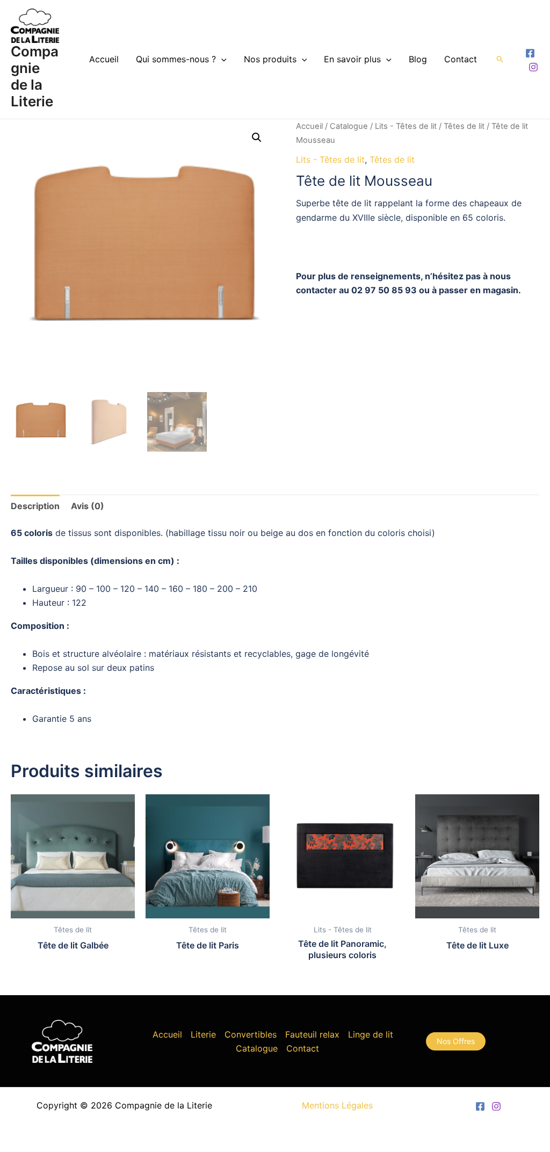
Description (35, 506)
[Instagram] (533, 67)
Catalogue (349, 126)
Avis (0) (87, 506)
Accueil (104, 59)
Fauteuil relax (312, 1034)
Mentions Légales (337, 1105)
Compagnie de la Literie (35, 76)
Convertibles (251, 1034)
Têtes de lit (464, 126)
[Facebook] (530, 53)
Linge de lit (370, 1034)
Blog (418, 59)
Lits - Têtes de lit (406, 126)
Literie (203, 1034)
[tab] (35, 506)
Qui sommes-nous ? (176, 59)
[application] (221, 59)
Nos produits (270, 59)
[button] (256, 137)
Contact (460, 59)
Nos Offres (456, 1041)
